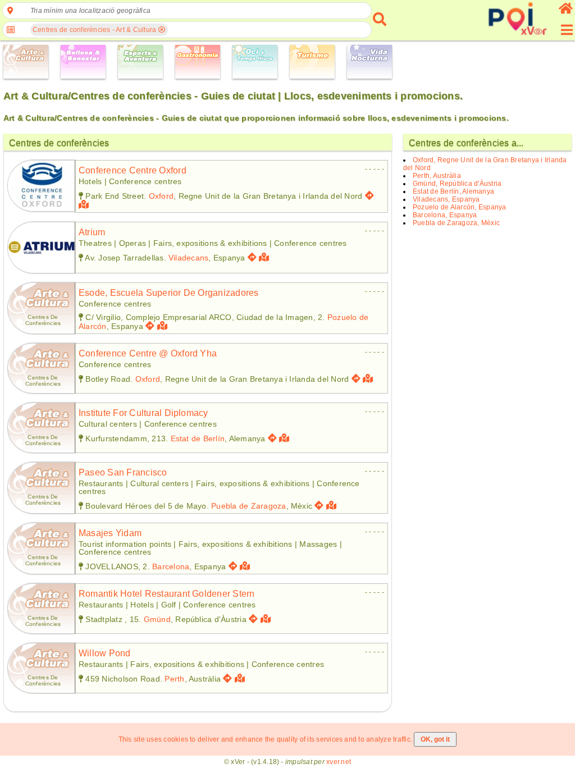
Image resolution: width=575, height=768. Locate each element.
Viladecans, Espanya (446, 199)
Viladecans (188, 257)
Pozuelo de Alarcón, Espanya (459, 207)
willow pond (105, 653)
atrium (92, 232)
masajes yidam (110, 533)
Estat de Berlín (198, 438)
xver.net (338, 762)
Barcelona (170, 566)
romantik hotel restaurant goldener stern (167, 593)
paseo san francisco (123, 472)
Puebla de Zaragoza (248, 505)
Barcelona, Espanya (445, 215)
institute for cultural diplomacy (143, 413)
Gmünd (157, 619)
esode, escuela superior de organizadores (169, 293)
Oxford (161, 195)
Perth (174, 678)
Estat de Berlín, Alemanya (453, 191)
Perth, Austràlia (437, 176)
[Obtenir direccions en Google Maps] (369, 195)
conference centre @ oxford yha (148, 353)
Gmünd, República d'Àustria (457, 184)
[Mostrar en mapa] (85, 204)
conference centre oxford (132, 170)
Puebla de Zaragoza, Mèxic (456, 223)
